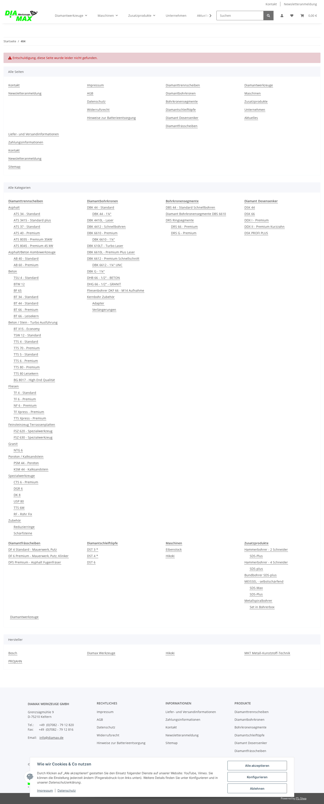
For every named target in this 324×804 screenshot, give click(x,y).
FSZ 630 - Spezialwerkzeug (33, 437)
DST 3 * (92, 549)
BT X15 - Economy (27, 329)
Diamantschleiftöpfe (181, 109)
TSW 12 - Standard (27, 335)
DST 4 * (92, 556)
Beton (12, 271)
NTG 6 (18, 450)
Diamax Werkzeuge (101, 653)
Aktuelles (251, 118)
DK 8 (17, 495)
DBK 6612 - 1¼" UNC (107, 265)
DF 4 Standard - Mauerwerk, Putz (32, 549)
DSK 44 (249, 207)
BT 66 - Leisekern (26, 316)
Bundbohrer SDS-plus (260, 575)
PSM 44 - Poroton (26, 463)
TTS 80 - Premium (27, 367)
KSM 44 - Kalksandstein (31, 469)
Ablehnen (257, 788)
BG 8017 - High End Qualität (34, 380)
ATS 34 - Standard (27, 214)
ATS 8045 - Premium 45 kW (33, 246)
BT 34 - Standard (26, 297)
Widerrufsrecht (98, 109)
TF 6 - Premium (25, 399)
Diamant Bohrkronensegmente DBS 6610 (196, 214)
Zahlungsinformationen (25, 142)
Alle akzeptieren (257, 765)
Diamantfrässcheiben (181, 126)
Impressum (45, 790)
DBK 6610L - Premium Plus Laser (111, 252)
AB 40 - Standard (26, 258)
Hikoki (170, 556)
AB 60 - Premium (26, 265)
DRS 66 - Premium (184, 226)
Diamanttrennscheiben (183, 85)
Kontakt (271, 4)
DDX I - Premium (256, 220)
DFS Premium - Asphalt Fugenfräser (34, 562)
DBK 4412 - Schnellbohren (106, 226)
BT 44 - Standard (26, 303)
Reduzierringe (24, 527)
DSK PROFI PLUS (256, 233)
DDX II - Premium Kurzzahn (264, 226)
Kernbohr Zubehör (101, 297)
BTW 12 (19, 284)
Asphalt (14, 207)
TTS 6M (19, 508)
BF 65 (18, 290)
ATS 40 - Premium (27, 233)
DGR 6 (18, 488)
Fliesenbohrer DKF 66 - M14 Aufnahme (115, 290)
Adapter (98, 303)
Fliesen (13, 386)
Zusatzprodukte (256, 101)
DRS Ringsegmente (180, 220)
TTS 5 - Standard (26, 354)
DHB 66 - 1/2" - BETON (103, 278)
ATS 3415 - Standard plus (32, 220)
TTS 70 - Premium (27, 348)
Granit (13, 444)
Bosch (12, 653)
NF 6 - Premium (25, 405)
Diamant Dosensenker (182, 118)
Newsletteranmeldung (300, 4)
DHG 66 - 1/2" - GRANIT (104, 284)
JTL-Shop (301, 798)
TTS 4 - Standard (26, 341)
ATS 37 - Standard (27, 226)
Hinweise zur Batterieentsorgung (111, 118)
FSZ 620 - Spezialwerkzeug (33, 431)
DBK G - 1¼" (96, 271)
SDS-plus (256, 569)
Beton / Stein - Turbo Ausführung (33, 322)
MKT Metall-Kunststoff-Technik (267, 653)
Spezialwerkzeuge (21, 476)
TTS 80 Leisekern (26, 373)
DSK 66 (249, 214)
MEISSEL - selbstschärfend (263, 581)
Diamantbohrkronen (181, 93)
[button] (282, 15)
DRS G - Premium (183, 233)
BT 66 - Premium (26, 310)
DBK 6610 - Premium (102, 233)
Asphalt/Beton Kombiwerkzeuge (32, 252)
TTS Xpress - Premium (30, 418)
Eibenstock (174, 549)
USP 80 (19, 501)
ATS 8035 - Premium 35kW (33, 239)
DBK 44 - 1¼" (101, 214)
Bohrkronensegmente (182, 101)
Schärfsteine (23, 533)
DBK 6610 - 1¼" (103, 239)
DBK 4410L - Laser (100, 220)
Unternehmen (176, 15)
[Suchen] (268, 15)
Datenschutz (67, 790)
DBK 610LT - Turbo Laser (105, 246)
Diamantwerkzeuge (258, 85)
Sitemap (14, 167)
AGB (90, 93)
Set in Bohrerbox (262, 607)
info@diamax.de (51, 737)
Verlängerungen (104, 310)
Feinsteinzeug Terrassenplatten (31, 424)
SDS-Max (256, 588)
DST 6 (91, 562)
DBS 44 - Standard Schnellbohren (190, 207)
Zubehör (14, 520)
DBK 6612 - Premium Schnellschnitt (113, 258)
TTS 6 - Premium (26, 361)
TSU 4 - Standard (26, 278)
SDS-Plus (256, 556)
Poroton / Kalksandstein (25, 456)
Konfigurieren (257, 777)
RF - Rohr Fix (23, 514)
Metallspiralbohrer (258, 600)
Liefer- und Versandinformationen (33, 134)
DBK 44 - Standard (100, 207)
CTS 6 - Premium (26, 482)
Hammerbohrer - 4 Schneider (266, 562)
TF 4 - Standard (25, 393)
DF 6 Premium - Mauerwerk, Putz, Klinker (38, 556)
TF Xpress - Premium (29, 412)
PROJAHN (15, 661)
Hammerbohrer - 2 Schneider (266, 549)
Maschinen (252, 93)
